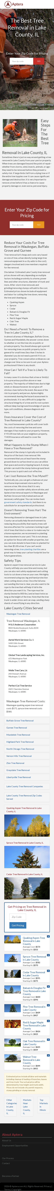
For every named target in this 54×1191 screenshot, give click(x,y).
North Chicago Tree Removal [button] (20, 748)
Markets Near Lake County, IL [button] (27, 1107)
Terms (7, 1189)
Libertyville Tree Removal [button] (18, 777)
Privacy (47, 1186)
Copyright (16, 1189)
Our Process (8, 1158)
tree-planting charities (30, 549)
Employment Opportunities (15, 1145)
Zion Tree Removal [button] (15, 763)
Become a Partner (10, 1176)
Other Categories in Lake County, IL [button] (11, 1107)
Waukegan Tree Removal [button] (18, 613)
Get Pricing (18, 925)
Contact (6, 1163)
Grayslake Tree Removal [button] (18, 770)
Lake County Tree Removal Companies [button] (24, 786)
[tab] (27, 614)
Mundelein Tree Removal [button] (18, 734)
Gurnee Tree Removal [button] (16, 727)
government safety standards (18, 502)
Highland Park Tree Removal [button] (20, 741)
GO (38, 61)
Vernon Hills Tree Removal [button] (19, 756)
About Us (6, 1140)
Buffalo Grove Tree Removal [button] (20, 720)
